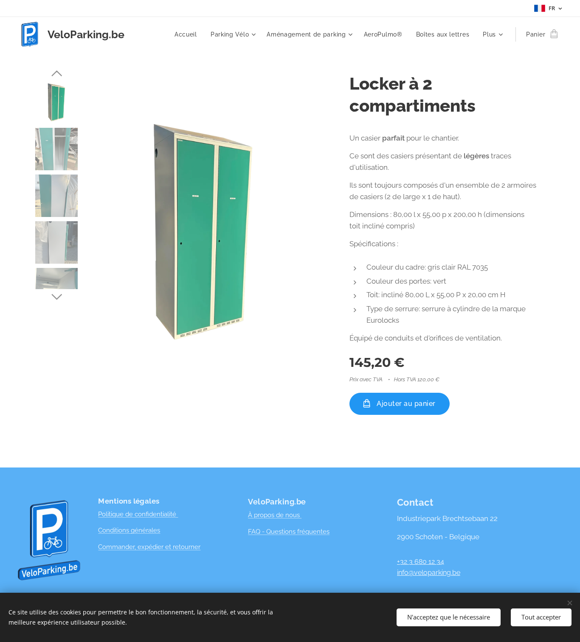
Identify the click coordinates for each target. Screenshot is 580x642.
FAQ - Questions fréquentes (288, 531)
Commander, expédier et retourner (149, 547)
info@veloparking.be (428, 573)
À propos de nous (274, 515)
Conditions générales (129, 530)
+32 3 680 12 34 (420, 562)
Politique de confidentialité (138, 514)
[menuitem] (188, 34)
